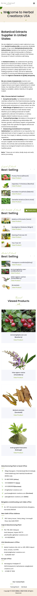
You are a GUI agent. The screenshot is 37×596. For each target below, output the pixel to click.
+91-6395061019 (9, 486)
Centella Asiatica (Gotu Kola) (23, 200)
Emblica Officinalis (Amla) (21, 219)
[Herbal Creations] (8, 3)
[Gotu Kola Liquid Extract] (6, 201)
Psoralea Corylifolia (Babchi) (23, 192)
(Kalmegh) (18, 450)
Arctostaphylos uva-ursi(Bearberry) (18, 270)
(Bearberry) (18, 337)
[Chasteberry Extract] (5, 279)
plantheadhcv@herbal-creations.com (16, 535)
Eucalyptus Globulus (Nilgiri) (22, 227)
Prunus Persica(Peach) (20, 176)
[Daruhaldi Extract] (18, 396)
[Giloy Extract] (6, 264)
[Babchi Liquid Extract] (6, 193)
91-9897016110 (9, 479)
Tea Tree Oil (16, 243)
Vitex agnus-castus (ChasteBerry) (18, 277)
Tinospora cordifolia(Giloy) (22, 262)
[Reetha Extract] (6, 185)
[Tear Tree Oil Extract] (6, 244)
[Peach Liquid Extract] (6, 177)
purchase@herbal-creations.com (15, 493)
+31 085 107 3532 (10, 571)
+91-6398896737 (10, 483)
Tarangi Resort (14, 587)
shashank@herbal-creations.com (14, 552)
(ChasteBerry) (18, 375)
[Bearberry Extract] (5, 271)
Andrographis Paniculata (18, 448)
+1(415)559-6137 (10, 555)
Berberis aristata (18, 410)
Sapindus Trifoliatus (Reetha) (23, 184)
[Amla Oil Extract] (6, 221)
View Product (16, 178)
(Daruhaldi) (18, 412)
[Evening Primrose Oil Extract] (6, 236)
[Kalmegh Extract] (18, 434)
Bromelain (15, 285)
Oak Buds (24, 587)
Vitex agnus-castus (18, 372)
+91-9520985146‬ (10, 537)
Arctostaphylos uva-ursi (18, 335)
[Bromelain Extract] (6, 287)
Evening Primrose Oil (19, 235)
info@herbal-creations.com (13, 490)
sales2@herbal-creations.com (14, 497)
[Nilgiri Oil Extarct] (6, 228)
